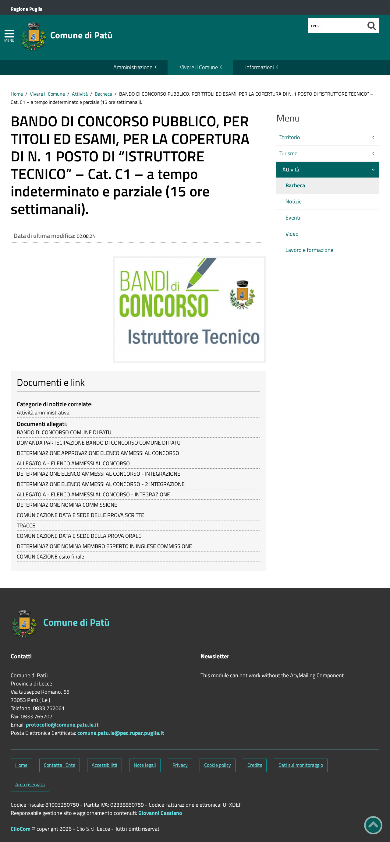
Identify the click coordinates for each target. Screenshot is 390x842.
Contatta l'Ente (59, 765)
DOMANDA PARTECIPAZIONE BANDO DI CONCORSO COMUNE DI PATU (99, 443)
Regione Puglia (26, 8)
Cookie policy (217, 765)
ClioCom (20, 829)
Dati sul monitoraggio (300, 765)
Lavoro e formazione (309, 250)
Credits (254, 765)
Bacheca (103, 93)
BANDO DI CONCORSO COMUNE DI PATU (64, 432)
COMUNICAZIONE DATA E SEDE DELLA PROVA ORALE (79, 536)
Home (17, 93)
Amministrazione (132, 67)
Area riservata (30, 784)
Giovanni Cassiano (160, 813)
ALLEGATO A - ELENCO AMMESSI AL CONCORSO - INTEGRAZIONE (93, 494)
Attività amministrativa (43, 412)
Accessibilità (104, 765)
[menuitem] (134, 67)
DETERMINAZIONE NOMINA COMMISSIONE (67, 505)
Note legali (145, 765)
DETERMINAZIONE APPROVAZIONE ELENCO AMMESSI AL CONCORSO (98, 453)
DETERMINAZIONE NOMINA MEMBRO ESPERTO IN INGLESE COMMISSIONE (104, 546)
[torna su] (373, 825)
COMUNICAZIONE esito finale (50, 556)
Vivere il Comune (199, 67)
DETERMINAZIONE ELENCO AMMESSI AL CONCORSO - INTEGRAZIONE (98, 474)
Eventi (292, 217)
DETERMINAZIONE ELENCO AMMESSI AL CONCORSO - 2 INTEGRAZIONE (101, 484)
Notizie (293, 201)
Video (292, 234)
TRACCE (26, 525)
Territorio (289, 137)
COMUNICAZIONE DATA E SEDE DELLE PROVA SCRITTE (80, 515)
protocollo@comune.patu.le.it (62, 724)
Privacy (180, 765)
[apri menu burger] (9, 34)
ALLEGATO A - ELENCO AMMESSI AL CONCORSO (73, 463)
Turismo (288, 153)
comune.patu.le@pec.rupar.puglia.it (120, 733)
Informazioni (259, 67)
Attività (80, 93)
